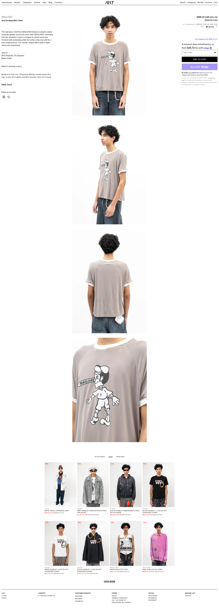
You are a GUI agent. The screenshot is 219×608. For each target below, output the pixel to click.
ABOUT (114, 596)
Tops (110, 456)
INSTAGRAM (152, 596)
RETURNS (78, 598)
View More (109, 581)
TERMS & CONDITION (119, 598)
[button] (200, 25)
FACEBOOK (152, 598)
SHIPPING (78, 596)
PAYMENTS (79, 601)
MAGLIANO (7, 17)
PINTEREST (152, 600)
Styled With (100, 456)
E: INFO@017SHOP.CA (46, 596)
